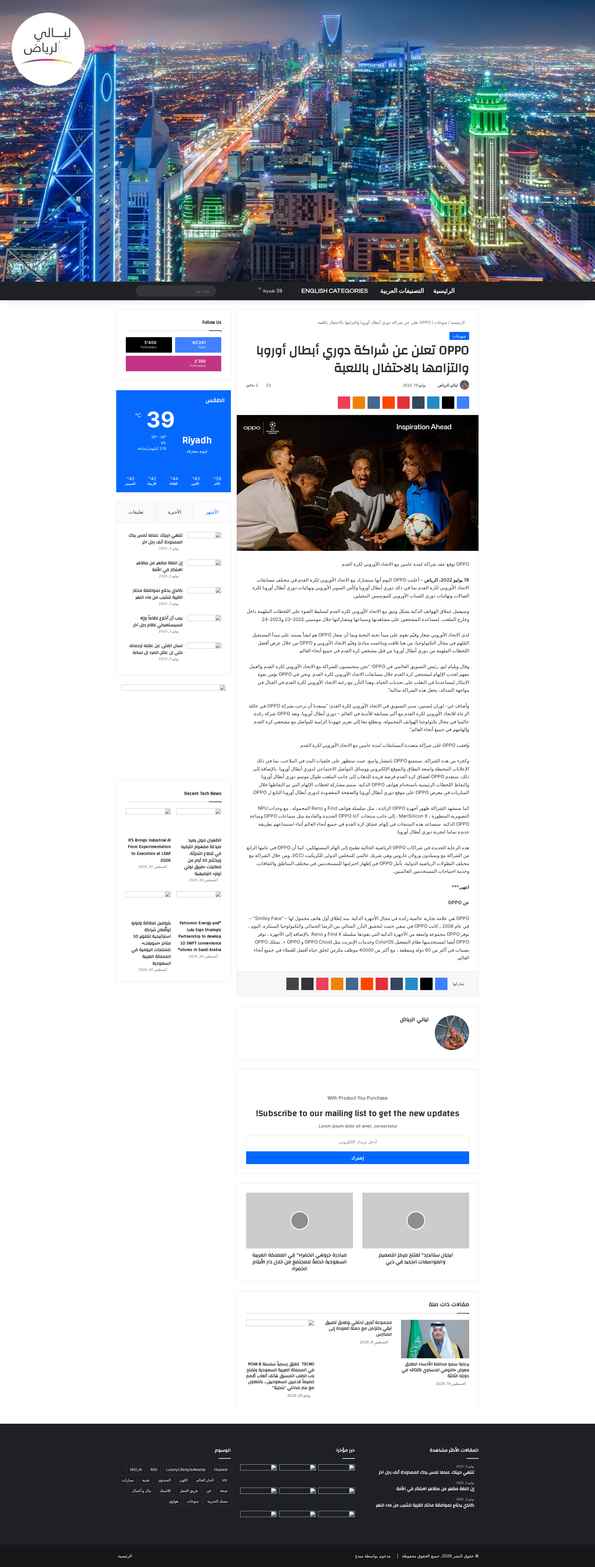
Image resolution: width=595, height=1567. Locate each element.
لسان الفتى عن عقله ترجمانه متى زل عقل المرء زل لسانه (156, 649)
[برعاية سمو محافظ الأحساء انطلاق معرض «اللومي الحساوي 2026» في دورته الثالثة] (435, 1339)
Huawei (220, 1469)
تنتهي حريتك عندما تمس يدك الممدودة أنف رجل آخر (156, 538)
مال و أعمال (141, 1490)
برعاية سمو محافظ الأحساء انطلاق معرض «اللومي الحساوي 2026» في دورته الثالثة (435, 1370)
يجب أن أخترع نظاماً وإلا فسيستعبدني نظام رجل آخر (158, 621)
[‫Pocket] (344, 402)
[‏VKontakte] (374, 402)
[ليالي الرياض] (297, 141)
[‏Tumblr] (418, 402)
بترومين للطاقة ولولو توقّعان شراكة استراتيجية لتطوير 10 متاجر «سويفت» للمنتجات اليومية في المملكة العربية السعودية (151, 943)
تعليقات (136, 512)
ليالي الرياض (448, 385)
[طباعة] (292, 984)
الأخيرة (174, 512)
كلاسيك (165, 1490)
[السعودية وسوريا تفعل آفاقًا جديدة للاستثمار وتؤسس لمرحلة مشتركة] (258, 1521)
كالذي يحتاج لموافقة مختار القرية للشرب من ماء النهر (158, 594)
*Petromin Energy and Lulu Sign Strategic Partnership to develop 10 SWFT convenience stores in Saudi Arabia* (199, 936)
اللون (183, 1480)
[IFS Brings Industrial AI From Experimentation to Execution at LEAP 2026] (148, 821)
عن (208, 1490)
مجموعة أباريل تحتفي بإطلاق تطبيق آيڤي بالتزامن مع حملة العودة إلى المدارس (358, 1328)
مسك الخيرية (217, 1501)
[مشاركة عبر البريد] (307, 984)
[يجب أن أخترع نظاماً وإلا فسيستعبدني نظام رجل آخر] (204, 626)
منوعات (440, 322)
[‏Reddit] (388, 402)
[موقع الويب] (425, 1030)
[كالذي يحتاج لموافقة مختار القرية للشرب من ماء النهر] (204, 598)
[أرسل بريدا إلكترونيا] (435, 385)
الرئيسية (444, 291)
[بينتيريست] (403, 402)
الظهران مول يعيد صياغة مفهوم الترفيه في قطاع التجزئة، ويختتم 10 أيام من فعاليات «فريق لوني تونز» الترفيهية (201, 857)
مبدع (359, 1555)
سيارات (128, 1480)
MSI (154, 1469)
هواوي (173, 1501)
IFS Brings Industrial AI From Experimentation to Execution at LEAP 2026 (149, 850)
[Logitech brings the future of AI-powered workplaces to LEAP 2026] (258, 1498)
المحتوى (164, 1480)
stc (224, 1480)
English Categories (334, 291)
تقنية (145, 1480)
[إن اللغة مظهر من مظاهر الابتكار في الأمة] (204, 571)
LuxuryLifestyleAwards (185, 1469)
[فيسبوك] (463, 402)
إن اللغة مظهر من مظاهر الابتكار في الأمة (159, 566)
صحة (223, 1490)
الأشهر (212, 512)
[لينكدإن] (433, 402)
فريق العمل (189, 1490)
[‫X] (448, 402)
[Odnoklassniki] (359, 402)
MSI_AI (136, 1469)
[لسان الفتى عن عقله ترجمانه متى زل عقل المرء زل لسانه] (204, 654)
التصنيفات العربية (402, 291)
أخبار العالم (205, 1480)
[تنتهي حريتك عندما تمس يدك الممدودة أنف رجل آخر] (204, 543)
